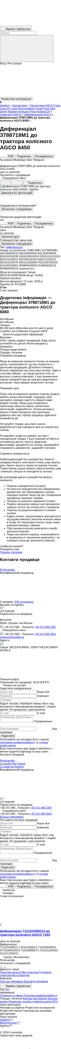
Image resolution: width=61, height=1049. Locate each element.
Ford (46, 108)
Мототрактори (20, 975)
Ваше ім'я (43, 691)
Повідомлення (43, 721)
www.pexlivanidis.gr (12, 637)
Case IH (5, 108)
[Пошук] (27, 48)
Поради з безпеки (11, 552)
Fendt (39, 108)
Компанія (43, 696)
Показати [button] (28, 627)
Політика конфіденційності (40, 995)
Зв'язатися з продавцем (16, 209)
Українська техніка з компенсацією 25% (33, 1001)
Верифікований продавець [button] (17, 572)
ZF (48, 111)
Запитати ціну (10, 236)
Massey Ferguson (19, 111)
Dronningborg (26, 108)
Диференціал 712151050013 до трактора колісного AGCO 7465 (25, 933)
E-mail (41, 713)
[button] (30, 81)
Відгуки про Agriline (35, 998)
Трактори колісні (10, 972)
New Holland (38, 111)
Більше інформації (12, 816)
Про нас (5, 981)
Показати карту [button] (9, 679)
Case (57, 105)
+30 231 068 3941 (45, 634)
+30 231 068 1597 (45, 627)
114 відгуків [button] (7, 610)
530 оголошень (24, 601)
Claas (14, 108)
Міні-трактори (30, 972)
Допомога (17, 981)
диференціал (14, 247)
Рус (7, 989)
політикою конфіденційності (17, 742)
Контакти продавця (36, 981)
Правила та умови (11, 995)
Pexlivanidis (7, 569)
